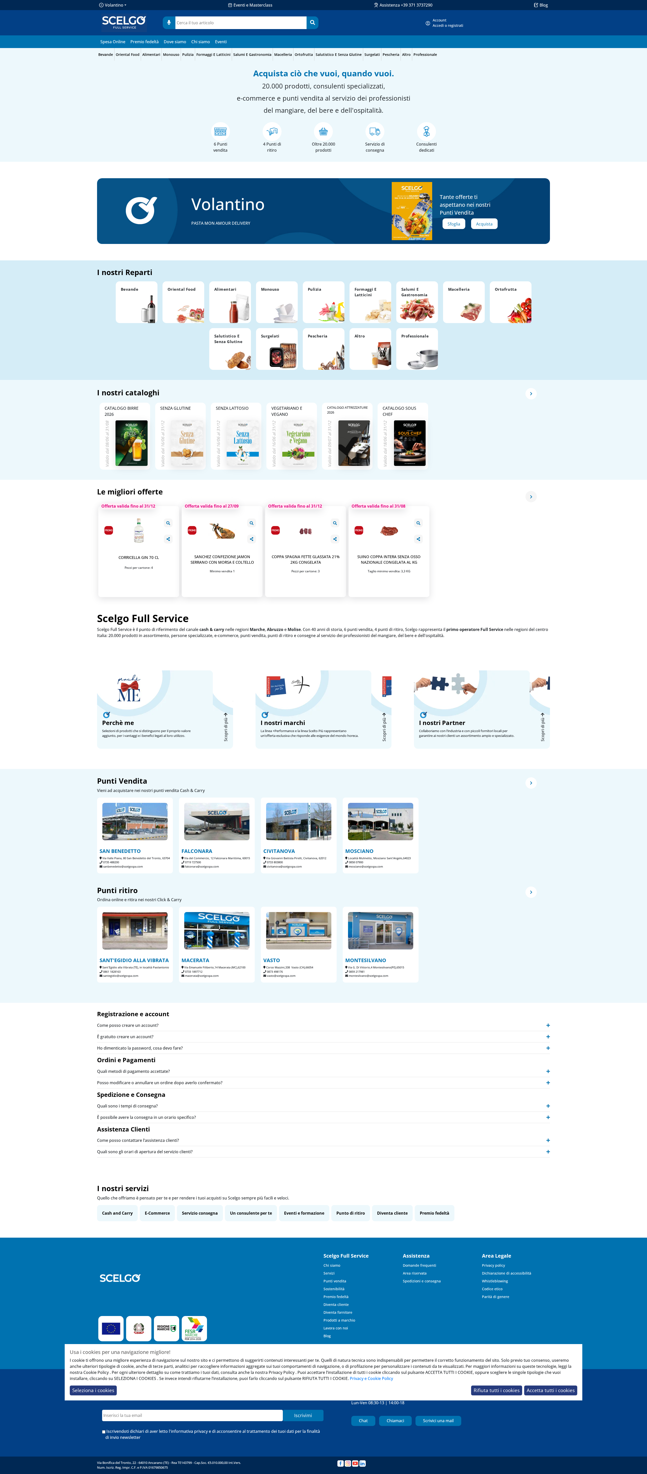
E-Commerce (157, 1213)
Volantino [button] (114, 5)
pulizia (188, 54)
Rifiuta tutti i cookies (497, 1390)
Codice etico (492, 1288)
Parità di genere (495, 1296)
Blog (544, 5)
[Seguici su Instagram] (348, 1463)
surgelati (372, 54)
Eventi (221, 41)
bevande (105, 54)
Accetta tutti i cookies (551, 1390)
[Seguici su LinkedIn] (362, 1463)
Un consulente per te (251, 1213)
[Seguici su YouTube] (355, 1463)
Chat (363, 1420)
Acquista (484, 224)
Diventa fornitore (338, 1312)
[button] (136, 302)
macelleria (283, 54)
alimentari (151, 54)
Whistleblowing (495, 1281)
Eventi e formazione (304, 1213)
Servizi (329, 1273)
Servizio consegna (200, 1213)
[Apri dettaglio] (168, 522)
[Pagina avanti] (531, 393)
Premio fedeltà (144, 41)
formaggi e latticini (213, 54)
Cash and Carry (117, 1213)
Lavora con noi (336, 1328)
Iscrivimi (303, 1415)
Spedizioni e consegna (422, 1281)
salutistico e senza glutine (339, 54)
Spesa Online (112, 41)
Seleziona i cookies (93, 1390)
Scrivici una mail (438, 1420)
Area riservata (415, 1273)
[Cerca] (312, 22)
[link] (448, 22)
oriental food (128, 54)
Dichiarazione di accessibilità (506, 1273)
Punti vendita (335, 1281)
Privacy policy (493, 1265)
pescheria (391, 54)
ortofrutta (304, 54)
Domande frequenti (419, 1265)
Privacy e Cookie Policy (371, 1378)
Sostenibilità (334, 1288)
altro (406, 54)
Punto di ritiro (350, 1213)
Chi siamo (200, 41)
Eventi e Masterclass (253, 5)
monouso (171, 54)
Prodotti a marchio (339, 1320)
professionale (425, 54)
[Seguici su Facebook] (340, 1463)
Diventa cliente (392, 1213)
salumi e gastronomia (252, 54)
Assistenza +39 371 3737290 (406, 5)
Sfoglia (454, 224)
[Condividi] (168, 539)
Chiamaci (395, 1420)
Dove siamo (175, 41)
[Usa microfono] (169, 22)
